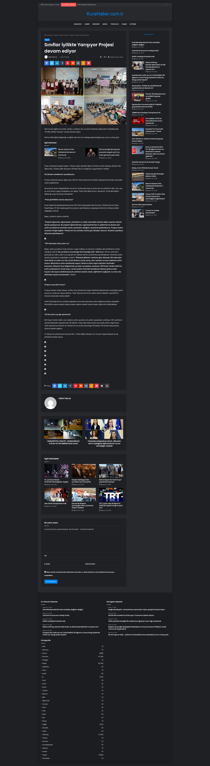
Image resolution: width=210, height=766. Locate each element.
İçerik (44, 673)
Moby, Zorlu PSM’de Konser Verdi (145, 168)
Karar (44, 684)
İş (43, 677)
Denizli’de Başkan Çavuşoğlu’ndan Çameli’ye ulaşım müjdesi (82, 505)
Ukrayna (45, 741)
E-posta (47, 564)
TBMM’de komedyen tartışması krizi (146, 113)
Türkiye (44, 738)
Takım (44, 731)
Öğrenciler (46, 700)
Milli (43, 697)
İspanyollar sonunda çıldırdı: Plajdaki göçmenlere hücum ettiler (147, 105)
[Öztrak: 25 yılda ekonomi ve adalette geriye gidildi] (138, 97)
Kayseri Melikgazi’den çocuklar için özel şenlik (81, 481)
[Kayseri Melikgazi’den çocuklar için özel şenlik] (84, 471)
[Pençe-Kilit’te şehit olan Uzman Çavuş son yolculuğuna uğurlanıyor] (138, 197)
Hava (44, 670)
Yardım (44, 751)
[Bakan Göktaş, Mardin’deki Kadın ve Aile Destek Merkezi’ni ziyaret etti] (138, 65)
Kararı (44, 687)
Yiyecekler (46, 758)
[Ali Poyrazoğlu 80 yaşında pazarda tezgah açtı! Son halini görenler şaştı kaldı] (91, 152)
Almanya (45, 650)
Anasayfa (78, 24)
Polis (44, 711)
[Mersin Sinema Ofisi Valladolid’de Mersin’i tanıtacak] (51, 152)
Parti (44, 707)
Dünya (44, 653)
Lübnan (45, 690)
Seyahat (45, 728)
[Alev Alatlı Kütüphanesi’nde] (56, 494)
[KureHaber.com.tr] (105, 13)
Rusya (44, 721)
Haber (87, 24)
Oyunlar (45, 704)
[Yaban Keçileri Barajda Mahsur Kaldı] (138, 177)
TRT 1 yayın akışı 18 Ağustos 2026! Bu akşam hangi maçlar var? (111, 505)
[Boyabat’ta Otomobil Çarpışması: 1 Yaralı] (138, 132)
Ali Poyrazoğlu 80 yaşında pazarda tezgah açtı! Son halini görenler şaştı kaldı (109, 152)
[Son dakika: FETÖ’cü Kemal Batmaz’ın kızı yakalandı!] (138, 120)
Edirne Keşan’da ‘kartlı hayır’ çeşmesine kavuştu (110, 481)
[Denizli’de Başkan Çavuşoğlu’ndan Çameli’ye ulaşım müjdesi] (84, 494)
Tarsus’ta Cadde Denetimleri (152, 211)
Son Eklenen (149, 34)
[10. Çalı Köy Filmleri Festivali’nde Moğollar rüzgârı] (56, 471)
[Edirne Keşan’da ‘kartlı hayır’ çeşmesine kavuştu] (111, 471)
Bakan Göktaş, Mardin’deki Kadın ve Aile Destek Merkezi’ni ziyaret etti (155, 65)
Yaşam (124, 24)
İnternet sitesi (90, 564)
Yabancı (45, 748)
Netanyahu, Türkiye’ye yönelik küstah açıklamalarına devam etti (147, 87)
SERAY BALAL (52, 57)
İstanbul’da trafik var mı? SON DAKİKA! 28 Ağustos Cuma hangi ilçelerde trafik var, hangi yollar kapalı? (148, 77)
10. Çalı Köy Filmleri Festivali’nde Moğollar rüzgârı (56, 481)
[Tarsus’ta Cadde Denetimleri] (138, 213)
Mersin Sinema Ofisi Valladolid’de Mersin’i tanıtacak (67, 152)
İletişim (133, 24)
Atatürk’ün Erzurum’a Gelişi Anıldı (145, 51)
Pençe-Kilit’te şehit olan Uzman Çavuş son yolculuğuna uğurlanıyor (155, 196)
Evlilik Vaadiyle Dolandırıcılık (86, 4)
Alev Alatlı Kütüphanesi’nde (55, 503)
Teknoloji (115, 24)
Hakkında (45, 667)
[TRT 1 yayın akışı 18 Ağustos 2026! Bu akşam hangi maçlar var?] (111, 494)
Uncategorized (47, 745)
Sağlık (105, 24)
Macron (45, 694)
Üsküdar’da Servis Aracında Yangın (146, 162)
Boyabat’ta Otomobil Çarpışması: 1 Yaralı (154, 130)
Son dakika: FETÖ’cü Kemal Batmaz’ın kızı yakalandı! (154, 120)
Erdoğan (45, 660)
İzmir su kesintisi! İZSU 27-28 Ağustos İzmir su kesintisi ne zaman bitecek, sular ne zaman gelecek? (155, 151)
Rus (43, 717)
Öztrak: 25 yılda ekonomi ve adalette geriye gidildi (155, 96)
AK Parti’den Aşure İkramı (142, 204)
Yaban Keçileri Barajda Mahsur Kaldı (155, 175)
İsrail (44, 680)
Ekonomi (96, 24)
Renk (44, 714)
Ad (45, 556)
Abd (43, 646)
